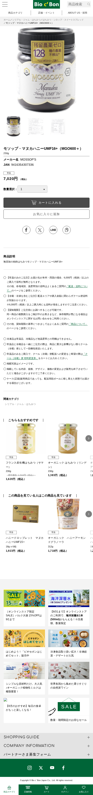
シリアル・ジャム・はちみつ (26, 20)
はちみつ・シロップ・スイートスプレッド (63, 20)
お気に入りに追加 (46, 214)
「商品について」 (78, 324)
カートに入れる (50, 202)
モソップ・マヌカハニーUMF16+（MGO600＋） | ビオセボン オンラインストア (46, 4)
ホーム (7, 20)
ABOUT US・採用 (77, 12)
